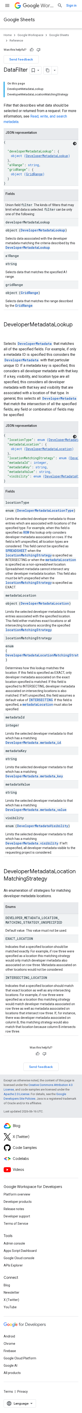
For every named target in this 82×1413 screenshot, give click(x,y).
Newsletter (11, 1292)
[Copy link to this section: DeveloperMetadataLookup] (8, 332)
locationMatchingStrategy (28, 555)
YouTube (10, 1307)
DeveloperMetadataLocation (49, 449)
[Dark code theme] (74, 143)
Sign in (71, 5)
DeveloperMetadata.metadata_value (36, 809)
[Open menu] (7, 5)
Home (8, 35)
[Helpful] (31, 49)
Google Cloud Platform (20, 1358)
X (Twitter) (11, 1300)
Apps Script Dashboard (20, 1251)
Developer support (17, 1216)
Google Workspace (30, 35)
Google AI (10, 1365)
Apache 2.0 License (16, 1094)
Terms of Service (16, 1223)
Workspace (47, 6)
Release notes (14, 1209)
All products (12, 1373)
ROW (26, 532)
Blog (7, 1285)
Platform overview (17, 1194)
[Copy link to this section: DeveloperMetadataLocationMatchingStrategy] (51, 879)
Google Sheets (19, 20)
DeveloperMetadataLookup (47, 156)
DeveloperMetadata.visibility (31, 843)
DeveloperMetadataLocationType (45, 510)
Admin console (14, 1243)
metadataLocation (60, 560)
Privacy (22, 1391)
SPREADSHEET (16, 550)
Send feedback (21, 59)
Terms (8, 1391)
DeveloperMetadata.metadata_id (33, 742)
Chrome (9, 1343)
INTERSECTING (41, 700)
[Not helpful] (38, 49)
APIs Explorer (13, 1265)
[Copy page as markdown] (48, 70)
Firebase (10, 1351)
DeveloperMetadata (35, 343)
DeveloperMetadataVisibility (42, 826)
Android (9, 1336)
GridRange (34, 174)
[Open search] (60, 5)
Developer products (18, 1201)
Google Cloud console (19, 1258)
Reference (16, 40)
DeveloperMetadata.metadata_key (34, 776)
